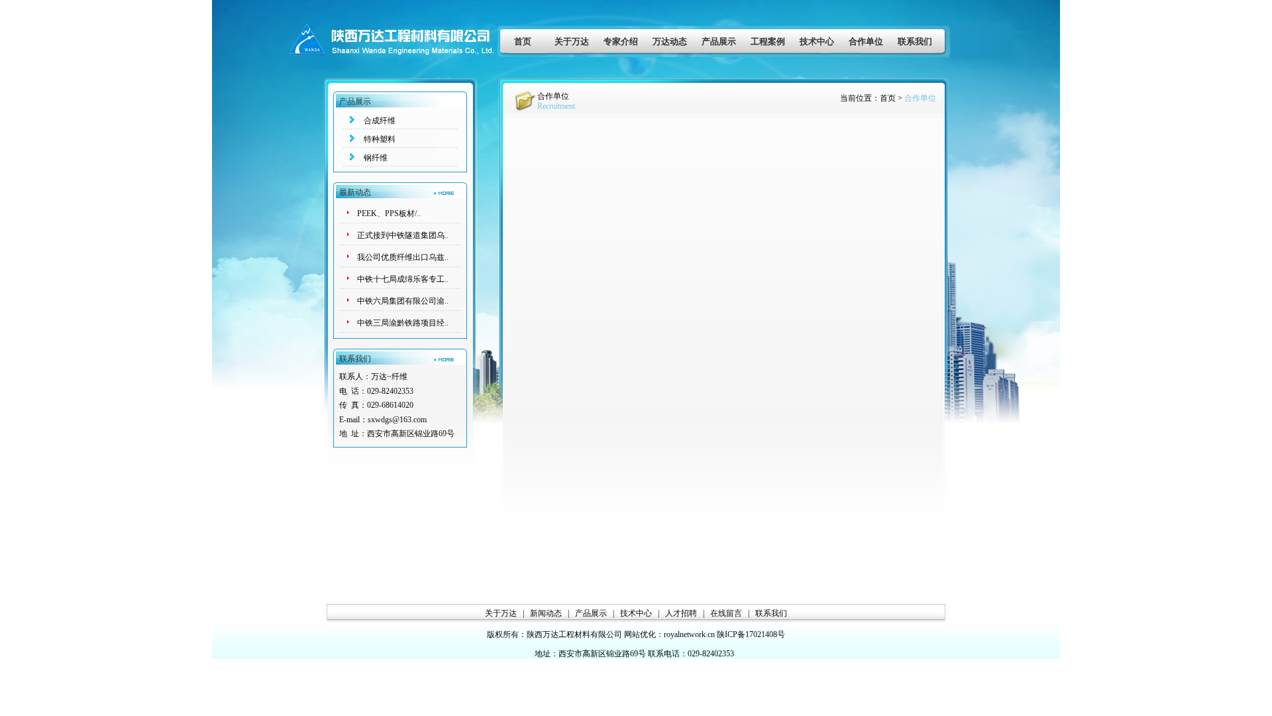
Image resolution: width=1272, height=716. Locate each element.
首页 (522, 41)
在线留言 (726, 613)
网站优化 (640, 634)
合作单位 (866, 41)
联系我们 (915, 41)
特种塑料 (380, 139)
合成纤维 (380, 120)
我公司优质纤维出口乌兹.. (403, 257)
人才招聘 (681, 613)
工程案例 (768, 41)
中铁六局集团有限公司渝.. (403, 301)
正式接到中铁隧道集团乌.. (403, 235)
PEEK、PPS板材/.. (389, 213)
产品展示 (719, 41)
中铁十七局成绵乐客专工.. (403, 279)
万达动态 (670, 41)
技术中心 (817, 41)
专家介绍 (621, 41)
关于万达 (572, 41)
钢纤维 (376, 157)
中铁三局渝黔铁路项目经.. (403, 323)
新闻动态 (546, 613)
